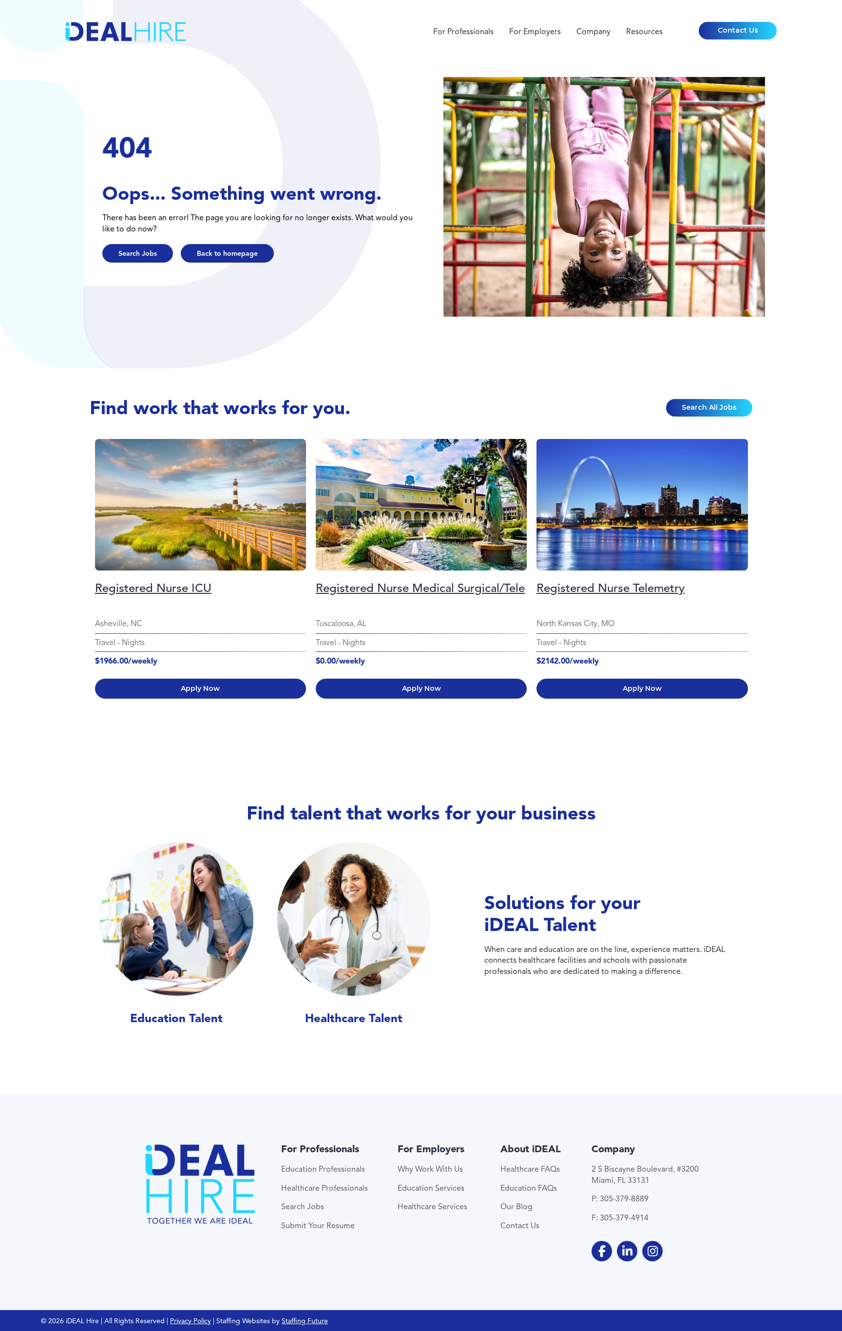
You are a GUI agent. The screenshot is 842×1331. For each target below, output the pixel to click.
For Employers (535, 32)
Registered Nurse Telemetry (610, 588)
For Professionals (463, 32)
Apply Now (200, 688)
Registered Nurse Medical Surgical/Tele (420, 588)
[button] (738, 30)
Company (593, 32)
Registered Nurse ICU (153, 588)
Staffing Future (305, 1321)
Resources (644, 32)
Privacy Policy (190, 1321)
